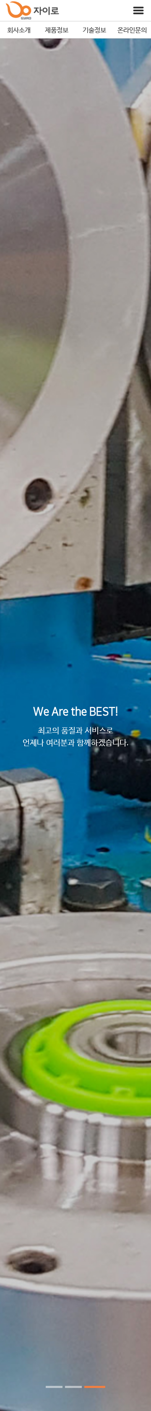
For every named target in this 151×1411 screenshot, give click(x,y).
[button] (54, 1387)
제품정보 (56, 29)
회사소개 (19, 29)
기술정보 (94, 29)
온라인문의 (132, 29)
